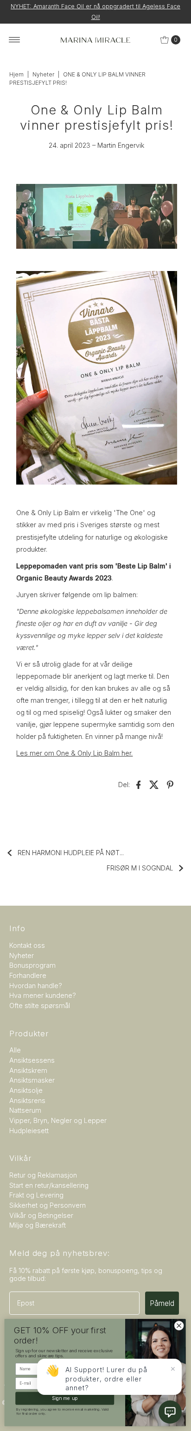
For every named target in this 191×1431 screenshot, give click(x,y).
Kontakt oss (27, 945)
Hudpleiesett (29, 1131)
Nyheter (43, 74)
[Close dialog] (180, 1325)
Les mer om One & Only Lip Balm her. (74, 753)
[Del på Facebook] (139, 784)
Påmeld (162, 1303)
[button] (170, 1412)
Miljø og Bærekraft (37, 1225)
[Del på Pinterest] (170, 784)
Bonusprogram (32, 965)
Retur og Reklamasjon (43, 1175)
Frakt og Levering (36, 1195)
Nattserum (25, 1110)
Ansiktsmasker (32, 1080)
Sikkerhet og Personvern (47, 1205)
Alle (15, 1050)
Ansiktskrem (28, 1070)
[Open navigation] (14, 39)
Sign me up (65, 1398)
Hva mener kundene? (42, 995)
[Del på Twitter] (154, 784)
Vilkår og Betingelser (41, 1215)
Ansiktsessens (32, 1060)
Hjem (16, 74)
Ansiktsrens (27, 1100)
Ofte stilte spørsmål (39, 1005)
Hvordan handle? (35, 986)
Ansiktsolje (26, 1090)
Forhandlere (27, 975)
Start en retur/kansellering (49, 1185)
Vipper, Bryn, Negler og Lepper (58, 1120)
